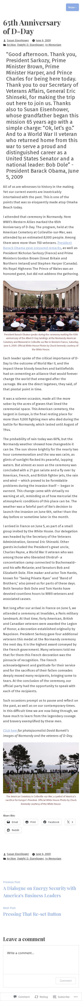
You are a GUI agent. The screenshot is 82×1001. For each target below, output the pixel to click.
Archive (11, 45)
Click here (10, 730)
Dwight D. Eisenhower (30, 45)
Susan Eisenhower (18, 40)
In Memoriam (53, 45)
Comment (66, 980)
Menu (73, 7)
